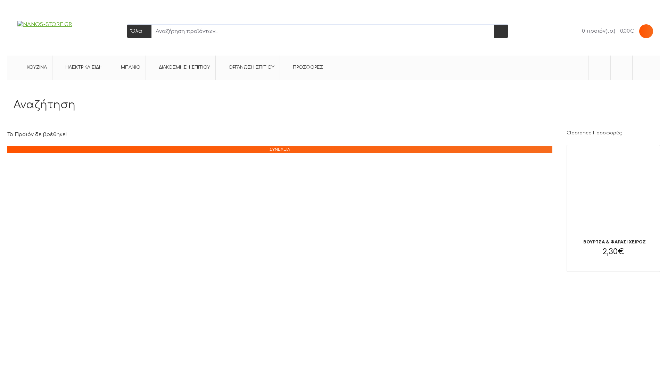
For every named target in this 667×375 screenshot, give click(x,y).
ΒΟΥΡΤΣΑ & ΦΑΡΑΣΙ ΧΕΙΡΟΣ (614, 241)
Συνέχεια (280, 149)
